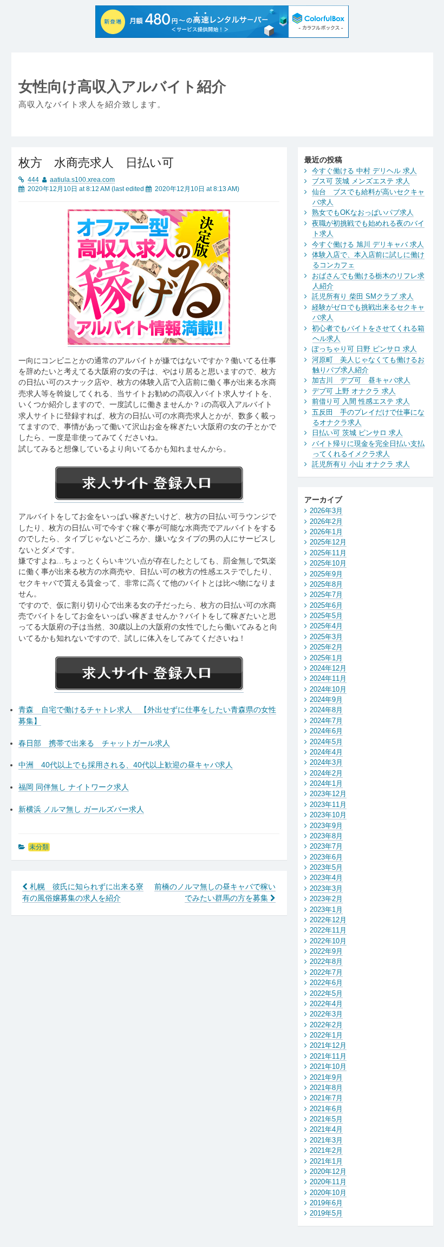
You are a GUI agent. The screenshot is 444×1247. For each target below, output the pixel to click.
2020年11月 (328, 1182)
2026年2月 (326, 521)
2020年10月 (328, 1193)
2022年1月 (326, 1035)
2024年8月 (326, 710)
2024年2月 (326, 773)
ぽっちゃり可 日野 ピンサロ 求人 (364, 349)
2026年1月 (326, 532)
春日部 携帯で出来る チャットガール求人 (94, 743)
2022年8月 (326, 961)
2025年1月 (326, 658)
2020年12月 (328, 1171)
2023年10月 (328, 815)
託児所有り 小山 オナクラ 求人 (361, 464)
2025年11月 (328, 553)
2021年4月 (326, 1129)
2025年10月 (328, 563)
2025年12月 (328, 542)
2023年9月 (326, 826)
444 (33, 179)
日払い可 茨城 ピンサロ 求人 (357, 433)
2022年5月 (326, 993)
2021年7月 (326, 1098)
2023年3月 (326, 888)
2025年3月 (326, 637)
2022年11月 (328, 930)
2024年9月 (326, 699)
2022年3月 (326, 1014)
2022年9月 (326, 951)
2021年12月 (328, 1045)
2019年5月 (326, 1213)
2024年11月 (328, 678)
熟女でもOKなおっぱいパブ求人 (363, 212)
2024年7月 (326, 721)
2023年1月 (326, 909)
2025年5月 (326, 616)
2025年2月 (326, 647)
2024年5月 (326, 742)
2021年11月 (328, 1056)
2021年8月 (326, 1088)
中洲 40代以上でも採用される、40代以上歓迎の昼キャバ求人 (125, 765)
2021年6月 (326, 1109)
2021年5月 (326, 1119)
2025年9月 (326, 574)
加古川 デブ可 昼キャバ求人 (361, 380)
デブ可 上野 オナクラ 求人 (354, 391)
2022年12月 (328, 920)
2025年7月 (326, 594)
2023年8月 (326, 836)
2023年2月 (326, 899)
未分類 (39, 847)
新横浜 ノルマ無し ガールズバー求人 (81, 809)
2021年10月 (328, 1066)
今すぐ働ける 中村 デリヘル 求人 (364, 171)
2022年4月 (326, 1004)
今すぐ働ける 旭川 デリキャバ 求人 (368, 244)
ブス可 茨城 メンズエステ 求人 (361, 181)
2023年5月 (326, 867)
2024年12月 (328, 668)
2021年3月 (326, 1140)
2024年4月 (326, 752)
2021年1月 (326, 1161)
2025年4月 (326, 626)
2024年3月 (326, 762)
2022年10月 (328, 941)
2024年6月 (326, 731)
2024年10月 (328, 689)
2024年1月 (326, 783)
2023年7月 (326, 846)
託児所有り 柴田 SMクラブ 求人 (363, 296)
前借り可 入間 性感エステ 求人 (361, 401)
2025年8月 (326, 584)
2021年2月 (326, 1150)
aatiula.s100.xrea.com (82, 179)
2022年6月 (326, 983)
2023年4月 (326, 878)
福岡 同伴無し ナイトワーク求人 (73, 787)
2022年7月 (326, 972)
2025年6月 (326, 605)
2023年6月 (326, 857)
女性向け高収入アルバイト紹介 (122, 86)
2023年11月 (328, 804)
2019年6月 (326, 1203)
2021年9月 (326, 1077)
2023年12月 (328, 794)
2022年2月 (326, 1025)
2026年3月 (326, 511)
